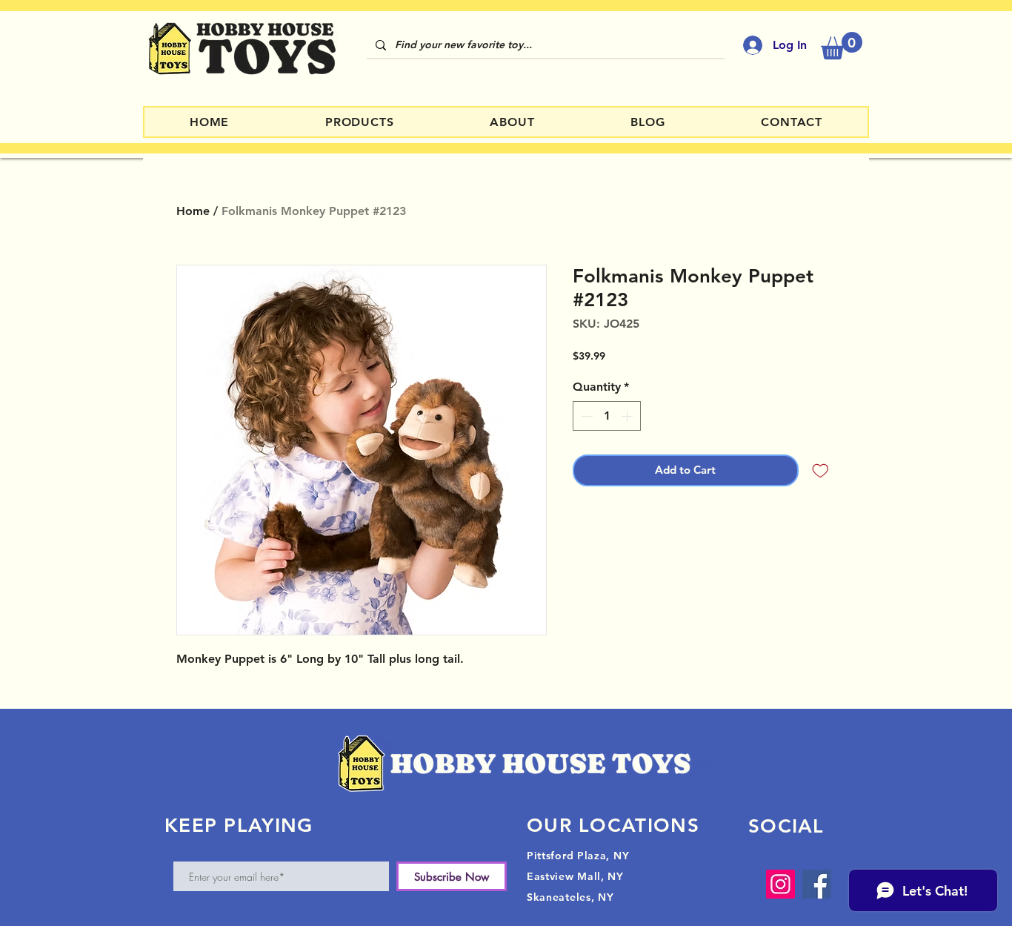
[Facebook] (816, 884)
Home (193, 211)
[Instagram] (780, 884)
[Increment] (628, 416)
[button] (841, 45)
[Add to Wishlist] (820, 470)
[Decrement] (585, 416)
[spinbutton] (607, 416)
